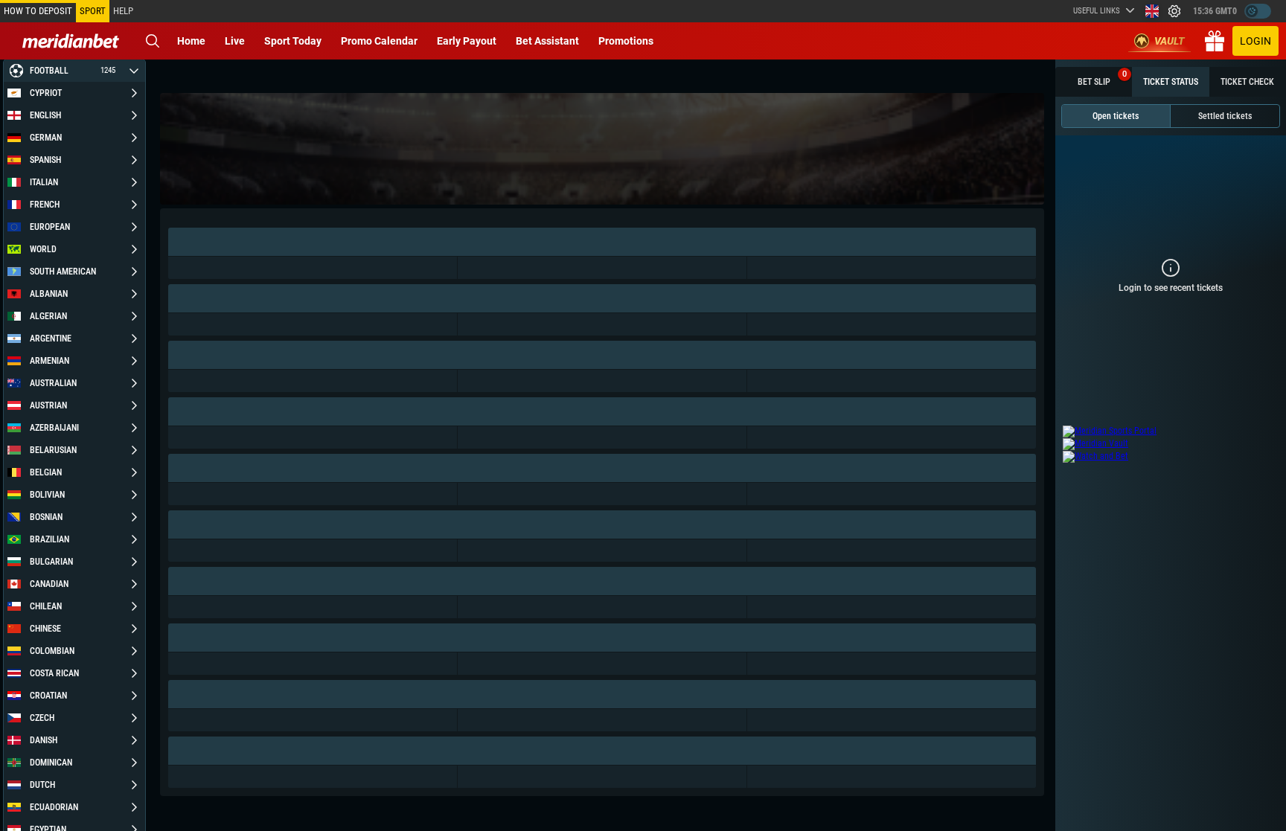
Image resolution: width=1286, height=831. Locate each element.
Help (123, 10)
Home (191, 41)
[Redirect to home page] (70, 41)
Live (235, 41)
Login (1255, 41)
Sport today (293, 41)
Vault (1169, 41)
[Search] (152, 41)
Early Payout (466, 41)
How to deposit (38, 10)
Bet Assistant (547, 41)
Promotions (625, 41)
